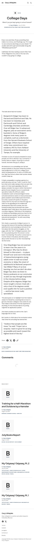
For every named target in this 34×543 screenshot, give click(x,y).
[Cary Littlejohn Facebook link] (3, 521)
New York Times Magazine (22, 27)
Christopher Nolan (15, 470)
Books (3, 442)
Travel (12, 474)
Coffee (23, 470)
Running (4, 413)
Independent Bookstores (9, 472)
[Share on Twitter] (10, 340)
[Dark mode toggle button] (31, 3)
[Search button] (28, 3)
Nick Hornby (18, 442)
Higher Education (9, 27)
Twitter (3, 525)
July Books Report (11, 435)
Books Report (10, 442)
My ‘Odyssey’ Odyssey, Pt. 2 (15, 463)
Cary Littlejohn (14, 25)
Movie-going (5, 474)
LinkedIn (4, 528)
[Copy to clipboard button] (17, 340)
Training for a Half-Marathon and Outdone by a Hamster (16, 405)
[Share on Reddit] (14, 340)
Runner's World (11, 413)
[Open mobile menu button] (2, 3)
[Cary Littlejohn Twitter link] (5, 521)
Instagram (4, 530)
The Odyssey (5, 470)
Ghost (27, 539)
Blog (19, 13)
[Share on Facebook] (7, 340)
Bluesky (4, 535)
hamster (19, 413)
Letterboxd (4, 533)
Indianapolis (21, 472)
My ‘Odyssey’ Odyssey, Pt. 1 (15, 495)
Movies (27, 472)
